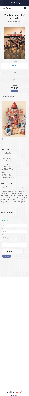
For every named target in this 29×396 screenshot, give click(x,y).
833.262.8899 (15, 2)
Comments (5, 242)
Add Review (4, 220)
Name (3, 223)
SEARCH (11, 4)
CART (17, 4)
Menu (25, 8)
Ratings (4, 235)
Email (3, 229)
